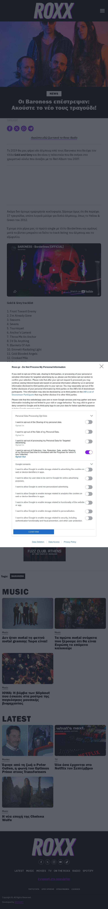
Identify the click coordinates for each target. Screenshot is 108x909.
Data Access (54, 542)
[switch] (89, 422)
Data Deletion (38, 542)
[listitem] (54, 415)
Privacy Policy (70, 542)
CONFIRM (34, 532)
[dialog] (54, 454)
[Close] (102, 367)
